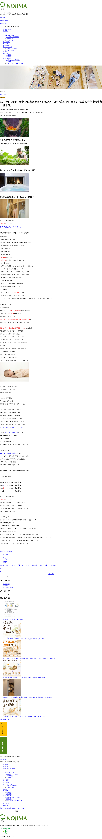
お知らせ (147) (7, 585)
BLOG (5, 52)
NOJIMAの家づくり (8, 35)
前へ (1, 568)
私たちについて (7, 47)
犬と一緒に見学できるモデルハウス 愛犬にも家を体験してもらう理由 (23, 639)
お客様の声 (6, 45)
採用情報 (2, 17)
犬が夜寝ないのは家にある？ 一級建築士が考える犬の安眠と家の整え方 (24, 677)
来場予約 (5, 31)
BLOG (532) (6, 584)
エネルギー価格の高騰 (11, 432)
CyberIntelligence (19, 836)
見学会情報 (6, 42)
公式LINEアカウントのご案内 (14, 63)
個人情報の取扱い (11, 808)
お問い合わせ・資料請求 (13, 60)
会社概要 (5, 53)
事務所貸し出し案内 (9, 768)
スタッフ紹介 (10, 50)
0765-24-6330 (3, 23)
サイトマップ (20, 808)
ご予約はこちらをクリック (11, 227)
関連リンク (3, 808)
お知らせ (2, 551)
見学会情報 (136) (8, 587)
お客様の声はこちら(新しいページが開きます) (13, 427)
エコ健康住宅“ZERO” (12, 37)
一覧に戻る (3, 94)
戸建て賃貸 (9, 38)
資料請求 (5, 764)
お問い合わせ (7, 58)
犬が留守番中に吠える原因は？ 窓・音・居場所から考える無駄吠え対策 (24, 716)
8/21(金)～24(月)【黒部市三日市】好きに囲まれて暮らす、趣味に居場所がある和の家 (27, 697)
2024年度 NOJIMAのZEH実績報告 (13, 619)
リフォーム (9, 40)
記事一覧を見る (4, 719)
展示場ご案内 (4, 20)
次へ (1, 571)
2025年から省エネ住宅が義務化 (9, 453)
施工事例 (5, 43)
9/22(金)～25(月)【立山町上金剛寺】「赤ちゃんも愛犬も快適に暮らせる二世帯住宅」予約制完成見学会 (29, 565)
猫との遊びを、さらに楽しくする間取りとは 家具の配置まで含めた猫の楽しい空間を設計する (30, 658)
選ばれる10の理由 (11, 48)
